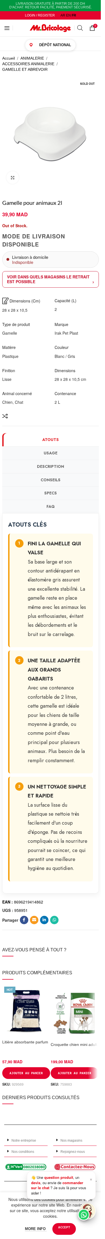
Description (50, 466)
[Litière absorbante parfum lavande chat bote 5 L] (26, 1011)
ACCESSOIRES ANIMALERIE (28, 64)
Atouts (50, 439)
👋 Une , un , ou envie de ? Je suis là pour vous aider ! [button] (61, 1185)
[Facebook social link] (24, 920)
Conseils (50, 480)
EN (68, 15)
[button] (26, 1140)
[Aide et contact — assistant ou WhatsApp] (87, 1211)
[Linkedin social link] (44, 920)
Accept (64, 1227)
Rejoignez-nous (72, 1152)
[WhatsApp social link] (54, 920)
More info (36, 1229)
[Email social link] (34, 920)
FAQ (50, 506)
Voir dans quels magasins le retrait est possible (48, 279)
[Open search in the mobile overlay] (80, 27)
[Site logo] (50, 27)
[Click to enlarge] (12, 177)
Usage (50, 453)
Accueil (8, 58)
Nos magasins (71, 1140)
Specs (50, 493)
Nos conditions (22, 1152)
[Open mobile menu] (7, 28)
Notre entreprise (23, 1140)
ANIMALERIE (32, 58)
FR (74, 15)
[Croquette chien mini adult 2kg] (75, 1012)
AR (62, 15)
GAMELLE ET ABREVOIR (25, 69)
